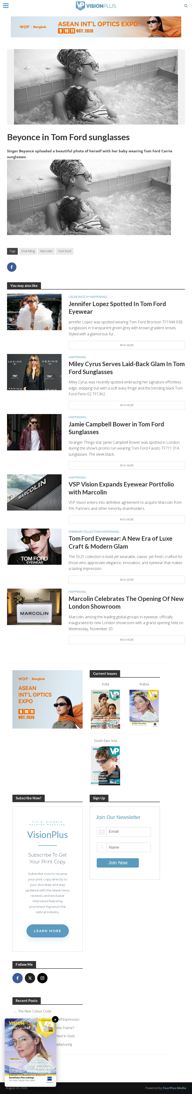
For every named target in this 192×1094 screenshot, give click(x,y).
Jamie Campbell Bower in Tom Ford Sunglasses (116, 428)
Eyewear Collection (85, 531)
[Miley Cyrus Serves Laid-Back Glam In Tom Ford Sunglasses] (34, 371)
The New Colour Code (34, 1011)
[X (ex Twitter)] (30, 978)
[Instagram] (42, 978)
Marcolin (46, 251)
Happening (98, 297)
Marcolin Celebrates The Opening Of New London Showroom (126, 602)
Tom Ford (64, 251)
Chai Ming (28, 251)
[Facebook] (17, 978)
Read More (127, 345)
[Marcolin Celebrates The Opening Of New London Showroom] (34, 606)
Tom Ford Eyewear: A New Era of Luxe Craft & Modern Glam (120, 542)
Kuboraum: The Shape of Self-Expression (48, 1019)
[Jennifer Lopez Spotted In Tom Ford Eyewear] (34, 311)
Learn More (47, 931)
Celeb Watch (79, 297)
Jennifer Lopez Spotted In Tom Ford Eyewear (117, 307)
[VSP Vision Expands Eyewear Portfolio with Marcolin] (34, 492)
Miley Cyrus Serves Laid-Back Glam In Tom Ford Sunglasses (127, 367)
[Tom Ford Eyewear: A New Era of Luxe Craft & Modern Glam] (34, 546)
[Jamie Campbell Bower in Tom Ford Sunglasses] (34, 431)
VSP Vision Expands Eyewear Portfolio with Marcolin (121, 488)
